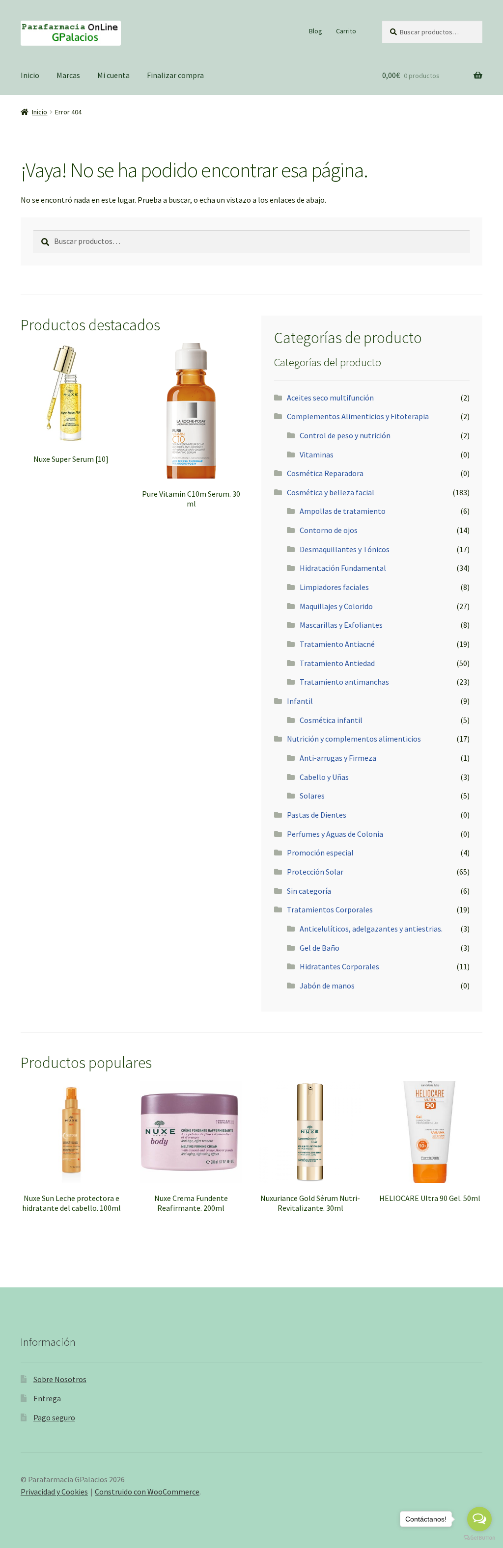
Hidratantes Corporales (339, 966)
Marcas (68, 75)
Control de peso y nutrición (345, 435)
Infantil (300, 701)
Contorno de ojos (329, 530)
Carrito (346, 31)
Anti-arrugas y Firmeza (338, 758)
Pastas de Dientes (316, 815)
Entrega (47, 1398)
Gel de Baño (319, 948)
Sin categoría (309, 891)
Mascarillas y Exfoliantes (341, 625)
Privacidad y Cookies (54, 1491)
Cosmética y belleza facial (330, 492)
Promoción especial (320, 852)
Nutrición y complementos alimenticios (354, 739)
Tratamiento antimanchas (344, 682)
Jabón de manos (327, 985)
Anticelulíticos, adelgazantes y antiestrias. (371, 929)
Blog (315, 31)
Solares (312, 796)
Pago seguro (54, 1417)
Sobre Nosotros (59, 1379)
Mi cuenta (113, 75)
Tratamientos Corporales (330, 909)
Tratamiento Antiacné (337, 644)
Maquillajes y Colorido (336, 606)
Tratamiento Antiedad (337, 663)
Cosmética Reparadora (325, 473)
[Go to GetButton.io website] (479, 1538)
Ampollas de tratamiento (343, 511)
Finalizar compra (175, 75)
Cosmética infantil (331, 720)
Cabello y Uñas (324, 777)
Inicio (30, 75)
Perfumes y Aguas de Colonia (335, 834)
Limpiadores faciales (334, 587)
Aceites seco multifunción (330, 397)
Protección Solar (315, 872)
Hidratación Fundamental (343, 568)
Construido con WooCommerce (147, 1491)
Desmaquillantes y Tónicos (345, 549)
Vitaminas (317, 454)
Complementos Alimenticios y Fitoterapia (358, 416)
